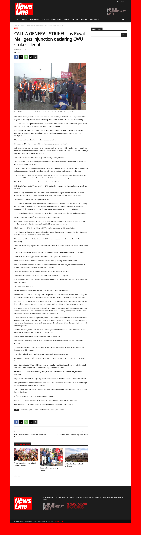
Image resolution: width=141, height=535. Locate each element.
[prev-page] (15, 475)
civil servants (24, 409)
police (36, 409)
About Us (93, 20)
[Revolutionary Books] (77, 508)
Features (45, 20)
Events (66, 20)
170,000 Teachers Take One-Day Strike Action (72, 435)
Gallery (75, 20)
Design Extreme (58, 521)
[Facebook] (16, 57)
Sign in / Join (120, 1)
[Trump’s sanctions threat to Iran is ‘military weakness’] (26, 454)
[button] (123, 20)
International (18, 460)
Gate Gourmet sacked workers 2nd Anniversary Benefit (30, 436)
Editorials (34, 20)
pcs (31, 409)
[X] (21, 57)
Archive (84, 20)
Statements (56, 20)
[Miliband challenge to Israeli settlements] (76, 455)
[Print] (35, 57)
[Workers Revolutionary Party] (53, 509)
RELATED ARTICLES (23, 444)
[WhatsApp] (26, 57)
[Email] (31, 57)
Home (17, 25)
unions (62, 409)
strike (52, 409)
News (23, 20)
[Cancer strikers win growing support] (51, 457)
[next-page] (19, 475)
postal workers (44, 409)
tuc (57, 409)
